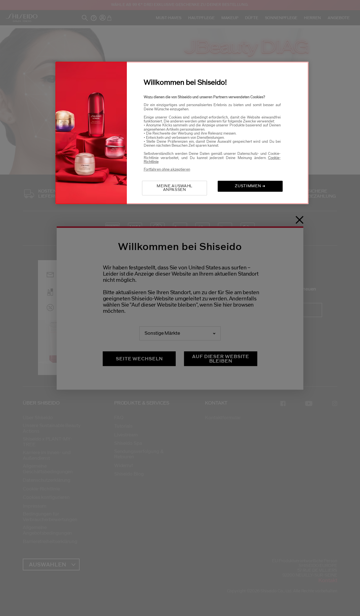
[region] (182, 133)
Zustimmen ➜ (250, 186)
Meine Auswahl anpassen (174, 188)
